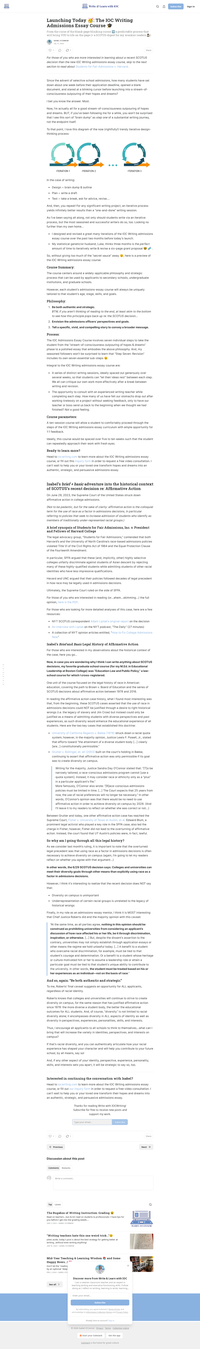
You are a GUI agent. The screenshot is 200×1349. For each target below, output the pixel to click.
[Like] (49, 1276)
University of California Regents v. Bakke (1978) (83, 733)
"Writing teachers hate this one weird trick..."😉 (80, 1235)
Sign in (191, 6)
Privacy (99, 1328)
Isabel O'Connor (61, 41)
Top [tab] (50, 1204)
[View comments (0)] (60, 50)
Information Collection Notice (99, 1312)
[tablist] (59, 1168)
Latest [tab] (58, 1204)
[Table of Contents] (3, 674)
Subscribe (175, 6)
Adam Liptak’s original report (110, 621)
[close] (128, 1265)
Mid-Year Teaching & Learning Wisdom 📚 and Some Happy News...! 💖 (83, 1260)
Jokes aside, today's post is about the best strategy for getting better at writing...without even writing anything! (82, 1241)
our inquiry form (79, 1088)
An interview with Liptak (68, 627)
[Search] (157, 6)
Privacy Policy (122, 1312)
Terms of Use (114, 1309)
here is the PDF (68, 602)
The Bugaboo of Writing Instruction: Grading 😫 (80, 1213)
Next (144, 1146)
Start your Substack (92, 1335)
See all (52, 1284)
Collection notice (121, 1328)
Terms (108, 1328)
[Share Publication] (164, 6)
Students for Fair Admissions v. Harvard (102, 66)
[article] (100, 1220)
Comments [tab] (53, 1168)
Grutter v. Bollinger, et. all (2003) (73, 752)
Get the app (114, 1335)
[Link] (42, 267)
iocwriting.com (67, 456)
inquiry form (82, 461)
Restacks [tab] (66, 1168)
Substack (85, 1342)
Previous (58, 1146)
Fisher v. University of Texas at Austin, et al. (96, 820)
